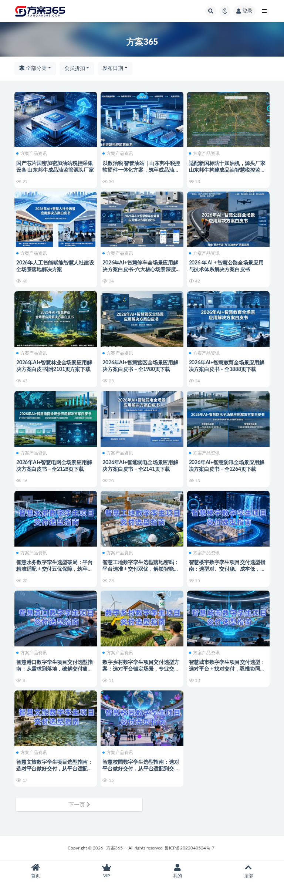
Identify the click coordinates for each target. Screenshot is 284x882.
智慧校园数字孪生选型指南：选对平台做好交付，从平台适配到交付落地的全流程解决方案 (140, 769)
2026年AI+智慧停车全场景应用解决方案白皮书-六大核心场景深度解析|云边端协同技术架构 (141, 269)
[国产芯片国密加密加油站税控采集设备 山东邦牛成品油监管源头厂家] (56, 119)
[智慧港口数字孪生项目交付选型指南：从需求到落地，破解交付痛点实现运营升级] (56, 617)
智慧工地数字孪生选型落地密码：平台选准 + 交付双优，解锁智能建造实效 (140, 569)
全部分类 (35, 68)
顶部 (248, 875)
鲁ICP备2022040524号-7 (189, 848)
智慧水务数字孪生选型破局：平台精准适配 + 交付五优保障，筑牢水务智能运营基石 (54, 569)
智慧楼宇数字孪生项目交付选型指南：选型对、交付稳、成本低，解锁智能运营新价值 (227, 569)
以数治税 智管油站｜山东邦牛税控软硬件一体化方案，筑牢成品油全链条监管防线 (141, 170)
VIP (106, 875)
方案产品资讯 (33, 153)
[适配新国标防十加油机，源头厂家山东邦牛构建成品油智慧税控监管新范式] (228, 119)
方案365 (114, 848)
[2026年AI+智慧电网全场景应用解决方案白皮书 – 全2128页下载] (56, 418)
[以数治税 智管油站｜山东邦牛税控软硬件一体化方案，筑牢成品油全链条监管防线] (142, 119)
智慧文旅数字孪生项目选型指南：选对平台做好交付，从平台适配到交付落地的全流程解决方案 (54, 769)
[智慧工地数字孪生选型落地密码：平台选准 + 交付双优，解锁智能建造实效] (142, 518)
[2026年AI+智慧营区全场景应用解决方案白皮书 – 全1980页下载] (142, 318)
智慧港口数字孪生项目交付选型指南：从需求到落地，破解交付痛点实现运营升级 (54, 669)
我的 (177, 875)
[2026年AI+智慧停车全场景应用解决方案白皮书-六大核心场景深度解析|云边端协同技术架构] (142, 218)
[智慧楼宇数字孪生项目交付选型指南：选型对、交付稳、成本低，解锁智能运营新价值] (228, 518)
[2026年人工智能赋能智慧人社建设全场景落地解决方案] (56, 218)
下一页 (77, 805)
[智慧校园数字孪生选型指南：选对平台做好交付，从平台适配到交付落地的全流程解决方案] (142, 717)
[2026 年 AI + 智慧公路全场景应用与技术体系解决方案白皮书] (228, 218)
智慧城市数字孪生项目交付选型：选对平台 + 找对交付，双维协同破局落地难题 (227, 669)
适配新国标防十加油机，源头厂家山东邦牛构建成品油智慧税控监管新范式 (227, 170)
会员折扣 (74, 68)
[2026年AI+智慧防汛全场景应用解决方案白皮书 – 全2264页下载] (228, 418)
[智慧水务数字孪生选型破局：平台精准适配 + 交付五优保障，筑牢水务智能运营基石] (56, 518)
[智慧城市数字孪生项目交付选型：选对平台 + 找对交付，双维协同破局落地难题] (228, 617)
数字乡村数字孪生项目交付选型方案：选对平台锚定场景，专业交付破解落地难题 (140, 669)
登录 (247, 11)
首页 (35, 875)
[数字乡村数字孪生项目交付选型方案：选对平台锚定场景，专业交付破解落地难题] (142, 617)
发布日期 (112, 68)
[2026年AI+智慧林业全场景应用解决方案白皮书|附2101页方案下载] (56, 318)
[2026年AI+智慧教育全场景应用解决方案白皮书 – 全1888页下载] (228, 318)
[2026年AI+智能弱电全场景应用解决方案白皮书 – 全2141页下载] (142, 418)
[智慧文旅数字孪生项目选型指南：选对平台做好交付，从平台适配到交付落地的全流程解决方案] (56, 717)
